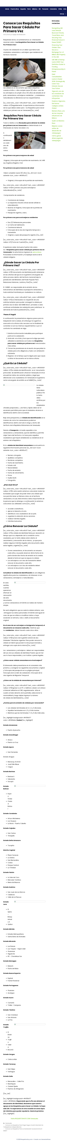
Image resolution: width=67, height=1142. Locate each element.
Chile (60, 9)
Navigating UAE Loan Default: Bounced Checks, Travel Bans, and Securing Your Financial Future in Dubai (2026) (58, 35)
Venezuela (8, 1123)
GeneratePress (45, 1139)
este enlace (37, 252)
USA (64, 9)
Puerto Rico (15, 9)
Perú (29, 9)
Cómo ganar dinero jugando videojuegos (57, 138)
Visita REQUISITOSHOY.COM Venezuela (24, 1119)
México (34, 9)
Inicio (7, 9)
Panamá (45, 9)
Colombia (53, 9)
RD (40, 9)
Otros (62, 14)
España (23, 9)
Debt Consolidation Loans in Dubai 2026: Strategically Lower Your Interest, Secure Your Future (58, 81)
